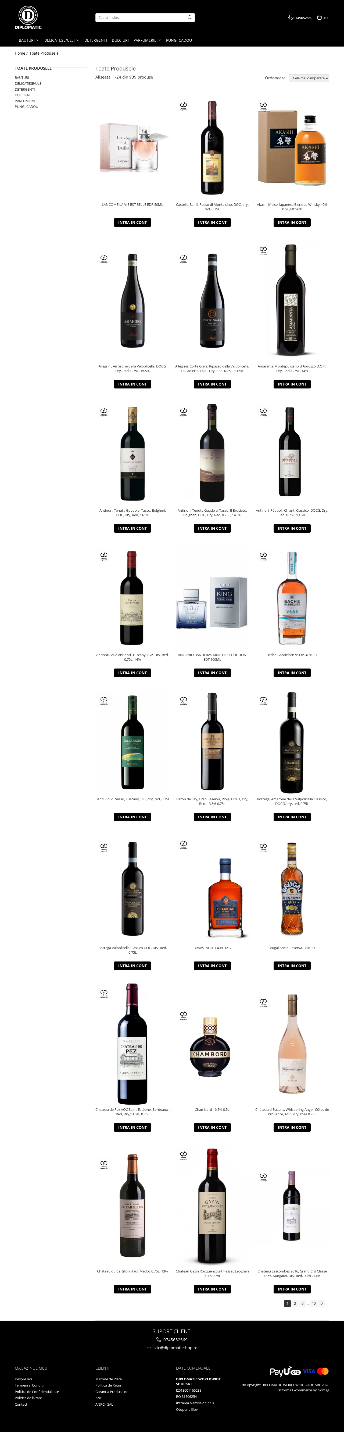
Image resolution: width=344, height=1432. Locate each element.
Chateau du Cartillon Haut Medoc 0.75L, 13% (132, 1271)
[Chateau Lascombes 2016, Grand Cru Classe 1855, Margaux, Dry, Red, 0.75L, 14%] (292, 1206)
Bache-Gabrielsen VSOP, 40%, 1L (292, 655)
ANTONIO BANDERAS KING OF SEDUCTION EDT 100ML (212, 657)
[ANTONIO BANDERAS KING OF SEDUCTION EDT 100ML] (212, 598)
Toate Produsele (44, 53)
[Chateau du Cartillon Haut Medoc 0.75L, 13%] (132, 1205)
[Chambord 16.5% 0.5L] (212, 1044)
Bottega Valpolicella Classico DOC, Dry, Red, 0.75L (132, 950)
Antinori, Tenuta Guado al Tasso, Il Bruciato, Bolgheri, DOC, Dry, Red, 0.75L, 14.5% (212, 512)
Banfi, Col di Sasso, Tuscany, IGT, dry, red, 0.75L (132, 799)
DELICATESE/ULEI (28, 83)
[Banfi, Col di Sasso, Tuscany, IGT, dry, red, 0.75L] (132, 742)
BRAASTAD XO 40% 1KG (212, 948)
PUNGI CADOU (26, 106)
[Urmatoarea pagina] (321, 1303)
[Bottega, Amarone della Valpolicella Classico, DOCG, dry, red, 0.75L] (292, 742)
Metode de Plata (108, 1379)
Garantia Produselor (111, 1391)
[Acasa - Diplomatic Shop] (42, 17)
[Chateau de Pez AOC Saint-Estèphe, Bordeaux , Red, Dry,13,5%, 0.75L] (132, 1044)
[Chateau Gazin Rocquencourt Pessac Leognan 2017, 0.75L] (212, 1205)
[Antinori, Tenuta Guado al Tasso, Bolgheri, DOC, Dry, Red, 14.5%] (132, 453)
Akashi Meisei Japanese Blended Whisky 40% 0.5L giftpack (292, 206)
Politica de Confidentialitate (37, 1391)
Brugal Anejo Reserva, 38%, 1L (292, 948)
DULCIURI (22, 95)
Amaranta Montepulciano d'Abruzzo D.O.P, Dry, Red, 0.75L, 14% (292, 368)
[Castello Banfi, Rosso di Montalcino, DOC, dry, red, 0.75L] (212, 148)
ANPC (100, 1397)
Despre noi (23, 1379)
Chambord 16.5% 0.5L (212, 1109)
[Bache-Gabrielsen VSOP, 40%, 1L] (292, 598)
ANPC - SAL (104, 1404)
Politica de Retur (108, 1385)
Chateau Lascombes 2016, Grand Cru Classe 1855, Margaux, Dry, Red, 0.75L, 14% (292, 1273)
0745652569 (175, 1339)
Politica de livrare (28, 1397)
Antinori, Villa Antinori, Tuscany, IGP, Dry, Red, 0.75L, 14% (132, 657)
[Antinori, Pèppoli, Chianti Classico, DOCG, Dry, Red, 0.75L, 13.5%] (292, 453)
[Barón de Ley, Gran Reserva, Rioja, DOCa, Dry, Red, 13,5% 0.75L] (212, 742)
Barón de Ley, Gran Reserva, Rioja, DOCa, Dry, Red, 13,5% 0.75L (212, 801)
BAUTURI (22, 77)
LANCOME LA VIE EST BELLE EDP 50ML (132, 204)
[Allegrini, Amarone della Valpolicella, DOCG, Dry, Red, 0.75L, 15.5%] (132, 300)
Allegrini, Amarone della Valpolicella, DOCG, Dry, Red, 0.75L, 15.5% (133, 368)
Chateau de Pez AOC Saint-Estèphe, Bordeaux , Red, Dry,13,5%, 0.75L (132, 1111)
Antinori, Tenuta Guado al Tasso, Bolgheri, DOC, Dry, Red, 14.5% (132, 512)
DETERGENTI (25, 89)
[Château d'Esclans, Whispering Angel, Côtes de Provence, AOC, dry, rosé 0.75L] (292, 1044)
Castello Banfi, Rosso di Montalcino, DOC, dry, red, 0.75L (212, 206)
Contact (21, 1404)
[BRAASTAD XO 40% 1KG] (212, 889)
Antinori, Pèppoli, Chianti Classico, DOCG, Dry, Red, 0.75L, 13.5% (292, 512)
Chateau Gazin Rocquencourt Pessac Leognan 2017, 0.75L (212, 1273)
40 (313, 1303)
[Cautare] (190, 17)
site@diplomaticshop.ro (175, 1347)
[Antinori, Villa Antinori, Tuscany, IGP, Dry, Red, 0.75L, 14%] (132, 598)
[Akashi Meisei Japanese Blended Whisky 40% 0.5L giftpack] (292, 148)
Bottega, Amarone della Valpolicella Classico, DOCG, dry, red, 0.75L (292, 801)
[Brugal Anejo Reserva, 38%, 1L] (292, 889)
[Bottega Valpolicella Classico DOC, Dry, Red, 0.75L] (132, 889)
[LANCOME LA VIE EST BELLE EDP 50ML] (132, 148)
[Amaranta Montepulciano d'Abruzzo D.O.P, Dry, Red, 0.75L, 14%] (292, 300)
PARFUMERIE (25, 100)
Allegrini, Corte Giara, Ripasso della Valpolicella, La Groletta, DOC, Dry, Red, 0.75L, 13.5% (212, 368)
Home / (22, 53)
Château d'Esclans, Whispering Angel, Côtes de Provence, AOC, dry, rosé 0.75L (292, 1111)
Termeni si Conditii (29, 1385)
